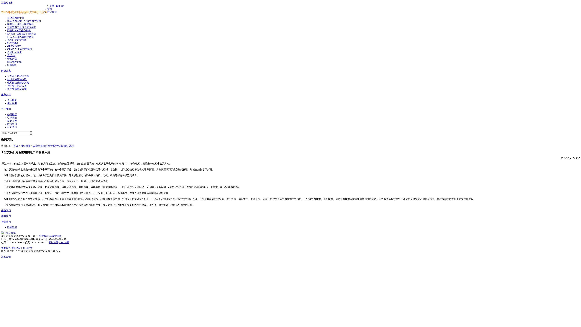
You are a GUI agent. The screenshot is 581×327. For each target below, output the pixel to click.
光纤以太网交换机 (17, 40)
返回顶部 (6, 256)
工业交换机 (7, 2)
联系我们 (12, 117)
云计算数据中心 (15, 18)
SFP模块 (11, 65)
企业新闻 (6, 210)
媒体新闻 (6, 216)
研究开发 (12, 121)
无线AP (11, 55)
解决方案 (6, 70)
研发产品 (12, 58)
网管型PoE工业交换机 (19, 30)
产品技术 (52, 12)
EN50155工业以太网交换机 (21, 33)
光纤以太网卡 (14, 52)
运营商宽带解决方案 (18, 76)
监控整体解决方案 (17, 89)
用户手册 (12, 103)
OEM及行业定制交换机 (19, 49)
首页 (49, 9)
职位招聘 (12, 124)
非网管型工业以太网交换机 (21, 27)
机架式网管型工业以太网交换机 (24, 21)
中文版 (50, 6)
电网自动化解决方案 (18, 82)
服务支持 (6, 94)
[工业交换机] (8, 233)
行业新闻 (25, 145)
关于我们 (6, 109)
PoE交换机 (13, 43)
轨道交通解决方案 (17, 79)
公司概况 (12, 114)
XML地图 (64, 242)
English (60, 6)
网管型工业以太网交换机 (20, 24)
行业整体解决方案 (17, 85)
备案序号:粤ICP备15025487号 (16, 248)
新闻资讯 (12, 127)
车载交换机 (55, 236)
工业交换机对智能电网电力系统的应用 (53, 145)
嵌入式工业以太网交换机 (20, 37)
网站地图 (53, 242)
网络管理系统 (14, 62)
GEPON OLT (14, 46)
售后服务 (12, 100)
